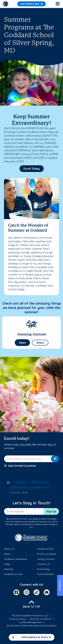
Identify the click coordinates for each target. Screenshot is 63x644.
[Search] (55, 458)
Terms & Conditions (40, 618)
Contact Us (43, 564)
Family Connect (45, 559)
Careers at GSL (45, 548)
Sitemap (8, 569)
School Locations (46, 553)
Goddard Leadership (15, 559)
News (7, 553)
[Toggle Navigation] (57, 4)
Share (40, 342)
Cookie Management (30, 622)
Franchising (43, 569)
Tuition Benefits (45, 574)
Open (22, 342)
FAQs (7, 564)
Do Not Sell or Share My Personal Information (32, 625)
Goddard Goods (13, 574)
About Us (9, 548)
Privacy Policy (17, 618)
